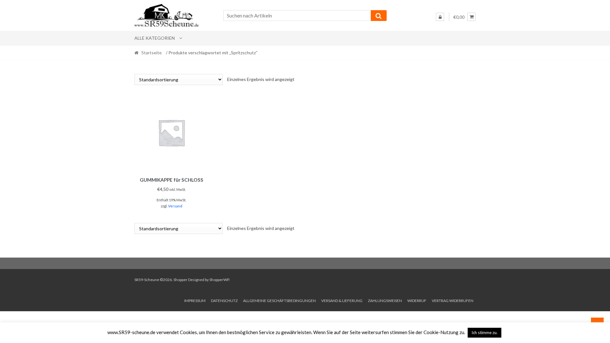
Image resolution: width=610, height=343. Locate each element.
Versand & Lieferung (342, 300)
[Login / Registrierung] (440, 17)
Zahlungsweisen (385, 300)
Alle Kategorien (154, 38)
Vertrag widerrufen (452, 300)
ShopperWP (219, 279)
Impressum (195, 300)
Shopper (180, 279)
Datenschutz (224, 300)
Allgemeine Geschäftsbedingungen (279, 300)
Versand (175, 206)
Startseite (151, 52)
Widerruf (416, 300)
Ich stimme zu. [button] (484, 332)
